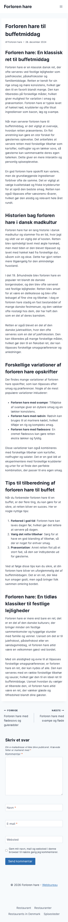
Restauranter (42, 908)
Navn (11, 807)
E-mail (12, 823)
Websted (13, 839)
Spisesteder (52, 914)
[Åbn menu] (61, 6)
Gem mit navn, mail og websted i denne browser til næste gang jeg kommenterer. (33, 850)
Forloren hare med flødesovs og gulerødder (16, 718)
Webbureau (50, 885)
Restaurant (24, 908)
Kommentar (14, 754)
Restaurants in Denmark (24, 914)
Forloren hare (15, 42)
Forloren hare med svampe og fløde (52, 715)
